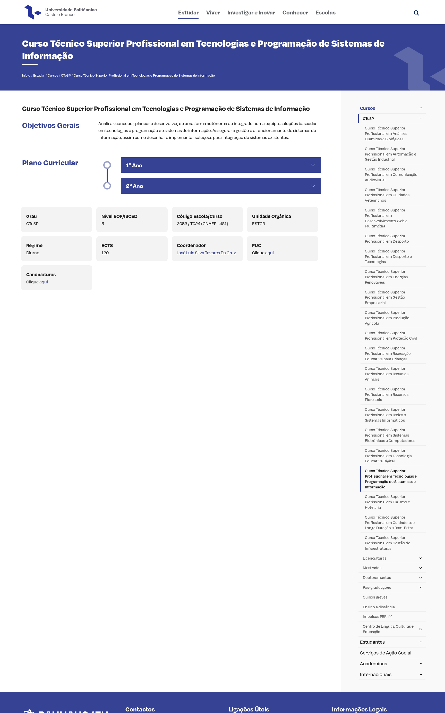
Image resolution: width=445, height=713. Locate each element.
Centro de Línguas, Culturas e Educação (388, 629)
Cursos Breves (375, 597)
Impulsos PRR (375, 616)
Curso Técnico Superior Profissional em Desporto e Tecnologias (388, 256)
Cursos (53, 75)
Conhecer (295, 12)
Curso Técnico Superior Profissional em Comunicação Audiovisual (391, 174)
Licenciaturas (374, 558)
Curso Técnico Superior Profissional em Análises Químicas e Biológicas (386, 133)
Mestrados (372, 567)
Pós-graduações (377, 587)
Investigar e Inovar (251, 12)
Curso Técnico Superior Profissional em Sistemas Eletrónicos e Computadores (390, 435)
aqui (269, 252)
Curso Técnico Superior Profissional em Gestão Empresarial (385, 297)
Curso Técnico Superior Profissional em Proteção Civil (391, 335)
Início (26, 75)
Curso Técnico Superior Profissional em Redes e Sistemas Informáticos (385, 414)
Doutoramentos (377, 577)
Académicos (373, 663)
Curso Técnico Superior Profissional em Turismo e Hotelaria (387, 502)
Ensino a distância (379, 606)
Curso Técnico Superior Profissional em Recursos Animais (386, 373)
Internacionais (375, 674)
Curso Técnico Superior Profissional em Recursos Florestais (386, 394)
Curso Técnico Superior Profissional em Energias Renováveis (386, 276)
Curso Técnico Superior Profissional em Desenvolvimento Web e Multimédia (386, 218)
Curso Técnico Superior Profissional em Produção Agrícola (387, 317)
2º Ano (134, 185)
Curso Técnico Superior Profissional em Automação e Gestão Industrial (390, 154)
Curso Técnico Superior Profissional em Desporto (387, 238)
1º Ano (134, 165)
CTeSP (66, 75)
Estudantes (372, 642)
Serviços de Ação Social (385, 652)
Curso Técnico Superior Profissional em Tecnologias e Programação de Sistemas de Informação (391, 478)
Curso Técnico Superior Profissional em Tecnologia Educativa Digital (388, 455)
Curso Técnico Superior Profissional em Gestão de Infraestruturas (387, 543)
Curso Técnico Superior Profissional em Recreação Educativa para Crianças (388, 353)
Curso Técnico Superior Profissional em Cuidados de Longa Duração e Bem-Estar (390, 522)
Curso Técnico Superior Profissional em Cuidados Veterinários (387, 195)
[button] (416, 12)
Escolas (325, 12)
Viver (213, 12)
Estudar (188, 12)
